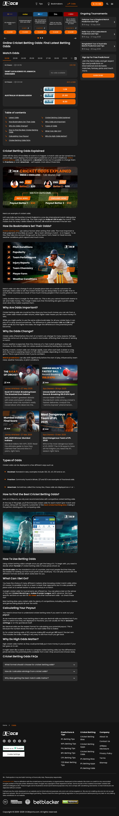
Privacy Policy (106, 753)
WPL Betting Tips (68, 743)
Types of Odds (51, 126)
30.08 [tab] (73, 58)
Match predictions (11, 358)
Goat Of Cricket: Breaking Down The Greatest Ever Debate (20, 393)
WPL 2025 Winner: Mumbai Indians (17, 439)
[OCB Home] (10, 4)
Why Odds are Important (55, 122)
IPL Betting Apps (87, 763)
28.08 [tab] (56, 58)
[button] (40, 665)
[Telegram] (14, 741)
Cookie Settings (13, 754)
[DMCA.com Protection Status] (70, 802)
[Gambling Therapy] (16, 802)
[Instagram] (24, 741)
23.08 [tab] (15, 58)
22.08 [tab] (7, 58)
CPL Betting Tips (68, 757)
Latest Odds (14, 117)
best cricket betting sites (55, 505)
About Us (104, 736)
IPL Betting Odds (87, 768)
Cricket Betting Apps (87, 745)
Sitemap (103, 762)
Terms (103, 758)
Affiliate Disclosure (104, 747)
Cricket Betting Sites (87, 738)
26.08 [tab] (40, 58)
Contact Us (105, 741)
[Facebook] (19, 741)
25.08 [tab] (32, 58)
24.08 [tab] (23, 58)
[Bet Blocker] (46, 802)
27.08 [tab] (48, 58)
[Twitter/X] (9, 741)
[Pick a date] (76, 58)
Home (5, 725)
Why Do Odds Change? (18, 126)
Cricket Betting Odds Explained (57, 117)
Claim (10, 32)
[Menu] (112, 4)
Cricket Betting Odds (87, 753)
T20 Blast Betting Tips (68, 763)
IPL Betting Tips (68, 739)
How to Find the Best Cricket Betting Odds (23, 131)
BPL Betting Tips (68, 753)
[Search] (107, 4)
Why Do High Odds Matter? (56, 136)
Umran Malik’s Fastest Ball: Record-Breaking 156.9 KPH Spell (59, 393)
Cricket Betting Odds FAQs (19, 140)
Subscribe (98, 75)
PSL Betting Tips (68, 748)
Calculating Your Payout (19, 136)
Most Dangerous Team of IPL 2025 (57, 439)
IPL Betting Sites (87, 759)
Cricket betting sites (11, 231)
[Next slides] (75, 38)
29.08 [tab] (65, 58)
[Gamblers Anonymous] (27, 802)
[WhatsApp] (4, 741)
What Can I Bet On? (53, 131)
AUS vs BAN (71, 82)
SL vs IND (97, 4)
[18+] (5, 802)
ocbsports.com (8, 781)
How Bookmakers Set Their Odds (22, 122)
